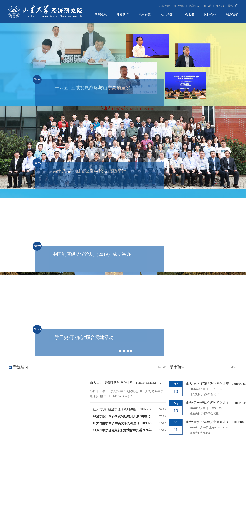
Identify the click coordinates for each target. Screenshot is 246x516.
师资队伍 (122, 14)
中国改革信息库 (145, 382)
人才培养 (166, 14)
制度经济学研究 (25, 302)
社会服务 (188, 14)
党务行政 (18, 242)
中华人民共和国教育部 (173, 382)
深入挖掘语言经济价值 (124, 325)
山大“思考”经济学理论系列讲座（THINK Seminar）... (126, 133)
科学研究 (18, 252)
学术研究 (144, 14)
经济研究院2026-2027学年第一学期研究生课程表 (65, 228)
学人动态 (161, 214)
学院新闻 (20, 118)
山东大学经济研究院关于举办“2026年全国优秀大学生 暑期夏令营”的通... (80, 236)
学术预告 (181, 118)
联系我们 (232, 14)
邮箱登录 (165, 5)
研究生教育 (18, 263)
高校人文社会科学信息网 (58, 389)
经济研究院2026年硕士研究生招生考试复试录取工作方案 (70, 266)
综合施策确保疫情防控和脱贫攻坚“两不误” (138, 334)
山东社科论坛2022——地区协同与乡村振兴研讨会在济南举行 (150, 317)
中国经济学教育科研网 (90, 389)
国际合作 (210, 14)
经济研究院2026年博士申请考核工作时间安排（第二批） (70, 251)
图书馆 (208, 5)
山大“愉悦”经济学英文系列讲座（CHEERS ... (124, 173)
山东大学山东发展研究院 (27, 382)
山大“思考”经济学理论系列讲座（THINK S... (123, 159)
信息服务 (195, 5)
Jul (175, 172)
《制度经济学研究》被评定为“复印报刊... (39, 351)
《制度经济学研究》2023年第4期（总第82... (40, 359)
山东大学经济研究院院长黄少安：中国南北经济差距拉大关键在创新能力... (159, 351)
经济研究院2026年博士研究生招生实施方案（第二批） (68, 258)
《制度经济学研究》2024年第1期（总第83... (40, 342)
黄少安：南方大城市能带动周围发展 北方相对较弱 (143, 342)
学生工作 (18, 274)
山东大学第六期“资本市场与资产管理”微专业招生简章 (68, 243)
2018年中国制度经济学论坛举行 (130, 359)
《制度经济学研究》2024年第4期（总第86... (40, 317)
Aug (175, 134)
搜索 (230, 5)
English (220, 5)
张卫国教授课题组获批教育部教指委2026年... (123, 180)
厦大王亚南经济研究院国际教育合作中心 (107, 382)
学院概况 (101, 14)
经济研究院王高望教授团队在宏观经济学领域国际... (182, 256)
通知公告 (20, 214)
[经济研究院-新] (45, 11)
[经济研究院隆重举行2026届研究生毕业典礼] (47, 156)
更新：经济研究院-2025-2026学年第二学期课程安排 (67, 273)
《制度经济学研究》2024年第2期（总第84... (40, 334)
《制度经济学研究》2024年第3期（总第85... (40, 325)
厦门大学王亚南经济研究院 (63, 382)
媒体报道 (119, 302)
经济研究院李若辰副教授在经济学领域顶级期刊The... (183, 231)
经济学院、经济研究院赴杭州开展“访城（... (122, 166)
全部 (18, 231)
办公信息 (180, 5)
